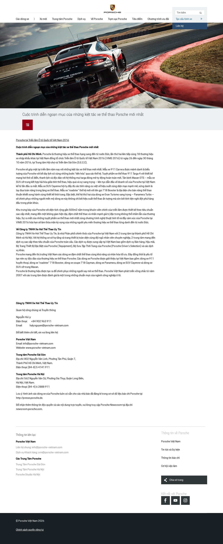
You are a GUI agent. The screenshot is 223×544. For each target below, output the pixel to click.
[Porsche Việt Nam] (112, 8)
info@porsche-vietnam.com (38, 343)
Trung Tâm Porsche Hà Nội (30, 469)
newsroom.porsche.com (29, 409)
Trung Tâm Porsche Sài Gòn (30, 464)
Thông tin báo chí (170, 458)
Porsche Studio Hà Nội (28, 474)
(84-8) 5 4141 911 (39, 367)
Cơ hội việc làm (169, 466)
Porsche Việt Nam (170, 441)
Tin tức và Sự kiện (170, 449)
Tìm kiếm (201, 13)
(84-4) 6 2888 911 (39, 386)
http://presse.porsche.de (29, 398)
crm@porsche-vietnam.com (53, 452)
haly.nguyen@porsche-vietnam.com (49, 325)
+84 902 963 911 (41, 321)
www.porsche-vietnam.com (41, 347)
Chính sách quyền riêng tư (30, 529)
